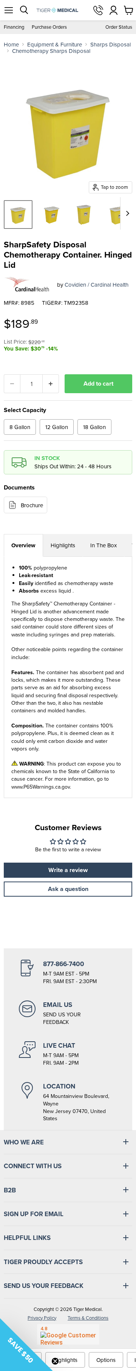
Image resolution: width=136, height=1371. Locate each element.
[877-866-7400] (68, 972)
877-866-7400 (98, 10)
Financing (14, 27)
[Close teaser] (55, 1361)
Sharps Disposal (110, 44)
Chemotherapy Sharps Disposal (51, 51)
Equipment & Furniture (54, 44)
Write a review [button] (68, 870)
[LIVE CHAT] (68, 1054)
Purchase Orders (49, 27)
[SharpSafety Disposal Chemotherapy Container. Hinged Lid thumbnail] (18, 214)
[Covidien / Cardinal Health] (27, 284)
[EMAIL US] (68, 1013)
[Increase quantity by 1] (51, 383)
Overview (23, 545)
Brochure (32, 505)
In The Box (103, 545)
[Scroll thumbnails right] (126, 213)
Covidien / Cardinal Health (96, 285)
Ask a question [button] (68, 889)
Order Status (118, 27)
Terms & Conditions (88, 1317)
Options (106, 1360)
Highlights (63, 545)
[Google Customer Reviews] (68, 1334)
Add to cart (98, 383)
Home (11, 44)
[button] (26, 1344)
